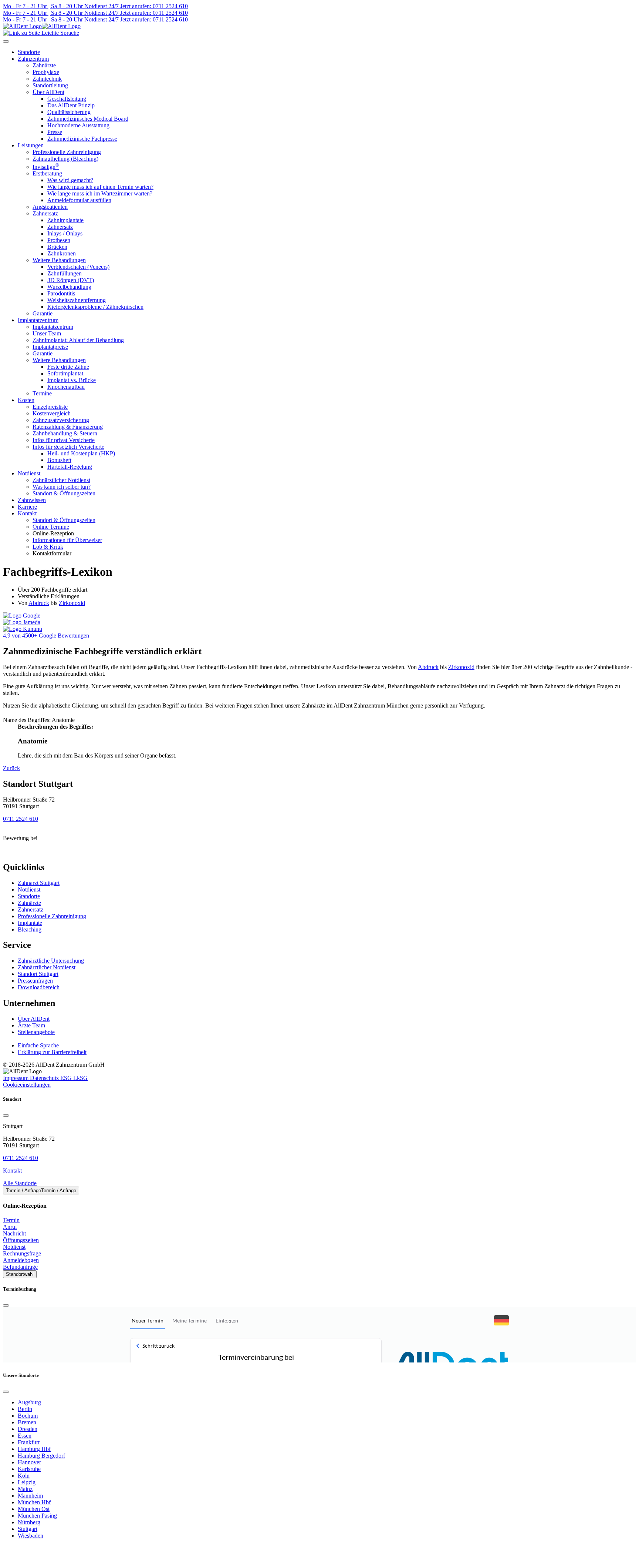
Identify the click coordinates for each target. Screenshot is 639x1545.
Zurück (11, 768)
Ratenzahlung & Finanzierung (68, 427)
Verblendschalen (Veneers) (78, 267)
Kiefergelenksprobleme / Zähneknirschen (95, 307)
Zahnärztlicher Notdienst (61, 480)
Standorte (29, 896)
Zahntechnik (47, 79)
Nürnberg (29, 1522)
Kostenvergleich (52, 413)
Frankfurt (29, 1442)
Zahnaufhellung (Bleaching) (65, 158)
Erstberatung (47, 173)
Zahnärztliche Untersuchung (51, 960)
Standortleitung (50, 85)
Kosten (26, 400)
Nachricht (14, 1233)
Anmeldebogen (21, 1260)
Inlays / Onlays (64, 233)
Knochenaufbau (66, 387)
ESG (66, 1078)
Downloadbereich (39, 987)
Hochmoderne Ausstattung (78, 125)
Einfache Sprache (38, 1045)
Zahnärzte (44, 65)
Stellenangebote (36, 1032)
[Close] (6, 1115)
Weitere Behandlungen (59, 260)
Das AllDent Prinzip (71, 105)
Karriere (27, 507)
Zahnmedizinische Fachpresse (82, 139)
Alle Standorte (20, 1183)
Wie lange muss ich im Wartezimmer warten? (99, 193)
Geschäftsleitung (66, 99)
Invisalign (46, 167)
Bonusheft (59, 460)
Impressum (16, 1078)
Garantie (43, 313)
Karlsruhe (29, 1469)
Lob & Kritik (48, 547)
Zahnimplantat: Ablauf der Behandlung (78, 340)
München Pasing (37, 1515)
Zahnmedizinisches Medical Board (87, 119)
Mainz (25, 1489)
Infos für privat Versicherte (64, 440)
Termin (11, 1220)
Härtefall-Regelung (69, 467)
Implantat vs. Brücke (71, 380)
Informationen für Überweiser (67, 540)
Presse (54, 132)
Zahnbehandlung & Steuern (65, 433)
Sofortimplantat (65, 373)
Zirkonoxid (72, 603)
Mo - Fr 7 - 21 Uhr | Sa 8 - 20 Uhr (43, 6)
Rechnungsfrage (22, 1253)
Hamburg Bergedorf (41, 1455)
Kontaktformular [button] (52, 553)
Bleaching (29, 929)
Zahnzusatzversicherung (61, 420)
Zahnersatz (45, 213)
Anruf (10, 1227)
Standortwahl (20, 1274)
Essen (24, 1435)
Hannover (29, 1462)
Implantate (30, 923)
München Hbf (34, 1502)
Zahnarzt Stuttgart (39, 883)
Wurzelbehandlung (69, 287)
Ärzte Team (31, 1025)
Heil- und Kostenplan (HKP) (81, 453)
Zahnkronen (61, 253)
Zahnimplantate (65, 220)
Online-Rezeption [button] (53, 533)
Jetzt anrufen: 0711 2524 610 (153, 6)
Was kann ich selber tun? (62, 487)
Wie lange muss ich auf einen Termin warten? (100, 187)
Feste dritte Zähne (68, 367)
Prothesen (58, 240)
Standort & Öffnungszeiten (64, 493)
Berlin (25, 1409)
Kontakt (27, 513)
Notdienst (29, 473)
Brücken (57, 247)
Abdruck (38, 603)
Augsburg (29, 1402)
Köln (24, 1475)
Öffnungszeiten (21, 1240)
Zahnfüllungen (64, 273)
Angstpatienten (50, 207)
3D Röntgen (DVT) (70, 280)
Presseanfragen (35, 980)
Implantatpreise (50, 347)
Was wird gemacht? (70, 180)
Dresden (27, 1429)
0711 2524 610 (20, 819)
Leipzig (27, 1482)
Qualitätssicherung (69, 112)
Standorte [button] (29, 52)
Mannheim (30, 1495)
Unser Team (47, 333)
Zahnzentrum (33, 59)
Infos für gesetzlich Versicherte (68, 447)
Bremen (27, 1422)
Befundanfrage (20, 1267)
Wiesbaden (30, 1535)
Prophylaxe (46, 72)
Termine (42, 393)
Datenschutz (45, 1078)
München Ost (34, 1509)
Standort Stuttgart (38, 974)
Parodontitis (61, 293)
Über (34, 1019)
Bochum (28, 1415)
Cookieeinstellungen (27, 1084)
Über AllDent (48, 92)
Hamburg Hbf (34, 1449)
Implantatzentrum (38, 320)
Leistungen (31, 145)
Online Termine (51, 527)
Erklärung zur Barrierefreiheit (52, 1052)
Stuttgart (27, 1529)
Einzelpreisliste (50, 407)
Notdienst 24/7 (101, 6)
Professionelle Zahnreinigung (67, 152)
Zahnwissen (32, 500)
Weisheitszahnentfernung (76, 300)
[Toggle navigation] (6, 41)
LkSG (80, 1078)
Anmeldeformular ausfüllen (79, 200)
